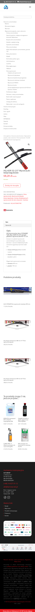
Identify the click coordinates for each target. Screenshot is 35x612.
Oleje (5, 116)
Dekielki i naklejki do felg (12, 42)
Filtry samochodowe (11, 47)
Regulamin (28, 559)
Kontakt (7, 515)
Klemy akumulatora (11, 54)
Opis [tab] (7, 222)
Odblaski (8, 68)
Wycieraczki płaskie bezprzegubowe (17, 78)
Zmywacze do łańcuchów (10, 128)
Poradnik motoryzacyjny (11, 511)
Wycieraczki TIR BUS (13, 83)
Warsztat (7, 28)
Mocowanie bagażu (10, 26)
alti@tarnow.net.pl (11, 487)
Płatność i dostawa (8, 559)
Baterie (7, 23)
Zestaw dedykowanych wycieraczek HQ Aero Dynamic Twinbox (16, 199)
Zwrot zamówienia (19, 559)
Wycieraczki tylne (12, 85)
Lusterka (8, 63)
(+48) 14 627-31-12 (11, 483)
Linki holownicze (10, 61)
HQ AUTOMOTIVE (16, 203)
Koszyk (6, 506)
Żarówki (6, 123)
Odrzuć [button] (30, 611)
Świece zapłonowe (11, 99)
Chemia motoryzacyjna (9, 106)
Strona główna (7, 136)
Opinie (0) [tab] (8, 225)
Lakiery (5, 114)
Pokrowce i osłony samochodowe (14, 94)
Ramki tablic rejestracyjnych (13, 97)
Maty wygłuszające (11, 66)
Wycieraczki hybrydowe (14, 75)
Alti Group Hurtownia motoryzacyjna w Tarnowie (18, 601)
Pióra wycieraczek (21, 137)
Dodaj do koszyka (12, 185)
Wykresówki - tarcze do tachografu (15, 104)
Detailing (6, 109)
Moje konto (7, 508)
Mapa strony (17, 561)
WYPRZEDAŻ (7, 119)
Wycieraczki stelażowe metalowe (16, 80)
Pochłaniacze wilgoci (11, 92)
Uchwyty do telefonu (11, 102)
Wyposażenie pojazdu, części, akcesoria (15, 31)
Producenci (7, 513)
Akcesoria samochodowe (17, 136)
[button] (28, 144)
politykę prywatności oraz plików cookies (17, 566)
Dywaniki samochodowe (12, 44)
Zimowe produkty (8, 126)
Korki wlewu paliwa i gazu (13, 59)
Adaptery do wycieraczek (14, 73)
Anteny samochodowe (12, 33)
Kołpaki (8, 56)
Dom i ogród (7, 111)
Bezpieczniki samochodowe (13, 40)
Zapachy (6, 121)
